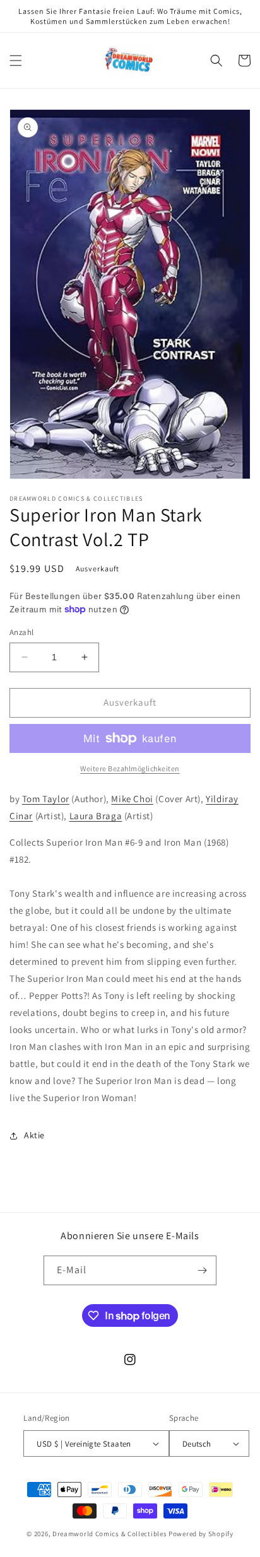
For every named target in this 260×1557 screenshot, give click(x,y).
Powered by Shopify (200, 1533)
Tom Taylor (45, 799)
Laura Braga (95, 816)
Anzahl (21, 632)
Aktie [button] (34, 1135)
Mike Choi (132, 799)
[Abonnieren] (202, 1270)
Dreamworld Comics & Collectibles (109, 1533)
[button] (16, 60)
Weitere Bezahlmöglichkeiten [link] (130, 768)
